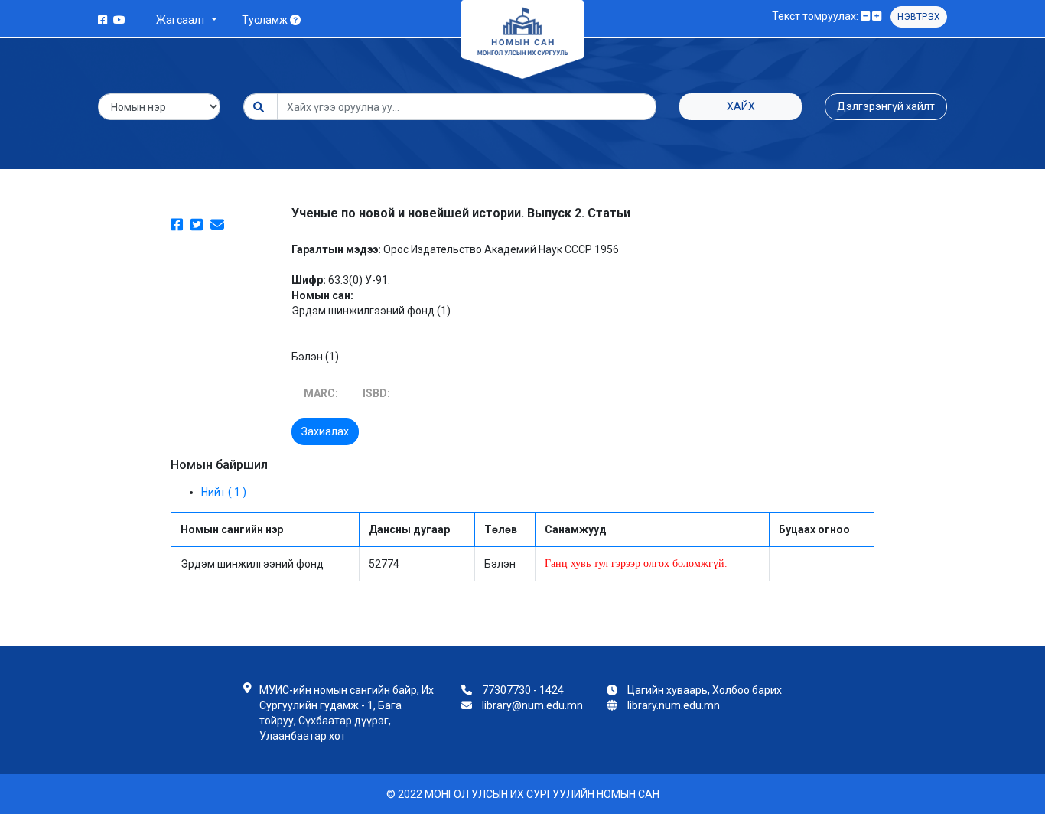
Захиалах (325, 431)
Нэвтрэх (918, 16)
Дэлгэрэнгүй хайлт (886, 106)
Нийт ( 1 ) (223, 492)
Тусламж (266, 20)
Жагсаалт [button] (182, 20)
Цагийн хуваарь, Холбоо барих (704, 690)
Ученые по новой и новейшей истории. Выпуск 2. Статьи (460, 213)
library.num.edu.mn (673, 705)
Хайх (741, 106)
